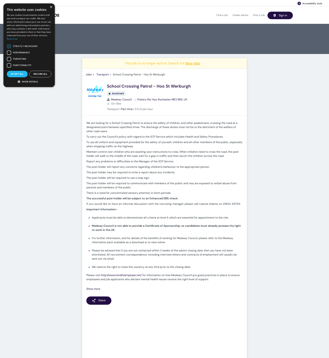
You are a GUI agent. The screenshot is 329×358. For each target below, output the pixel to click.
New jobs (192, 63)
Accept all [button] (17, 73)
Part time (127, 109)
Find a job (222, 15)
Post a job (259, 15)
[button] (29, 82)
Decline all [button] (40, 73)
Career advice (240, 15)
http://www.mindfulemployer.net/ (121, 275)
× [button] (51, 7)
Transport (102, 74)
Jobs (89, 74)
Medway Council (121, 99)
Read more (12, 38)
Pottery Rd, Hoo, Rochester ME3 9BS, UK (162, 99)
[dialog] (29, 45)
